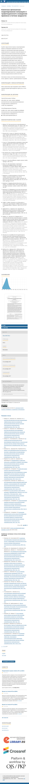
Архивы (9, 6)
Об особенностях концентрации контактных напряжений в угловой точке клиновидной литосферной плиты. (15, 553)
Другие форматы (8, 394)
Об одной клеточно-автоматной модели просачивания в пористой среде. (15, 440)
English (3, 653)
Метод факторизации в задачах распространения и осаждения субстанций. (15, 605)
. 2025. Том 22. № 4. (14, 642)
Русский (4, 655)
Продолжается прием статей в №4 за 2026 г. (13, 670)
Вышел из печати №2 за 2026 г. (10, 691)
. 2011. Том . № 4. (14, 465)
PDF (4, 325)
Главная (3, 6)
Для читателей (5, 726)
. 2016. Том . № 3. (14, 520)
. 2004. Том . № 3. (14, 620)
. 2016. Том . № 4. (15, 578)
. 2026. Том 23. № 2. (14, 477)
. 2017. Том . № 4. (14, 435)
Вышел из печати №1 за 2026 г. (10, 704)
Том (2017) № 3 (15, 6)
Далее (25, 525)
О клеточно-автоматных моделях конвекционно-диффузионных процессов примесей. (15, 420)
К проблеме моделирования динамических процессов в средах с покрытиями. (14, 539)
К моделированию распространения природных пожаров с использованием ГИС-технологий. (15, 482)
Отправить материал (8, 661)
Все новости (5, 717)
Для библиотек (5, 730)
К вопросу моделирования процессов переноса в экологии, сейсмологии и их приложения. (15, 450)
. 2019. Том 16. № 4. (14, 487)
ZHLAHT (6, 38)
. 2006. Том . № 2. (14, 568)
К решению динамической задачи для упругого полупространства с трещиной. (15, 583)
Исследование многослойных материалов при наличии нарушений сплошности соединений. (14, 615)
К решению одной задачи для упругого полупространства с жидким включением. (14, 563)
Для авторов (4, 728)
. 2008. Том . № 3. (14, 455)
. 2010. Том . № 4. (14, 497)
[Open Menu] (1, 1)
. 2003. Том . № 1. (14, 630)
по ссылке (19, 700)
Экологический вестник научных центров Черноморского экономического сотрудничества (15, 2)
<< (1, 646)
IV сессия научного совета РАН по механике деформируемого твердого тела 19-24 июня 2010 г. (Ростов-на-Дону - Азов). (15, 492)
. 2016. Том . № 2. (14, 425)
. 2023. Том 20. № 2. (14, 558)
